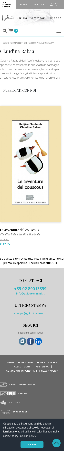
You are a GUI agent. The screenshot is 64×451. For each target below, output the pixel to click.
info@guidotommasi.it (30, 293)
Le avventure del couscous (19, 229)
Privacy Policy (48, 370)
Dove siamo (25, 362)
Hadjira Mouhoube (29, 234)
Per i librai (43, 366)
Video (10, 362)
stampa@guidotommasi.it (30, 313)
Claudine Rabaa (9, 234)
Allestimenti (22, 366)
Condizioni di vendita (20, 370)
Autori (32, 43)
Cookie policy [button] (28, 436)
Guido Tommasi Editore (15, 43)
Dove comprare (47, 362)
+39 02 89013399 (30, 288)
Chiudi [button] (32, 444)
